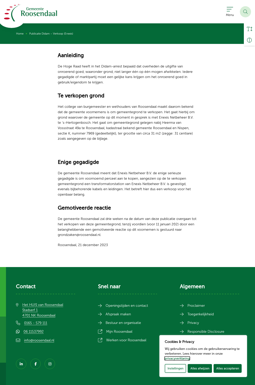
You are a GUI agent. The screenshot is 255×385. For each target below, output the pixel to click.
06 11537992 (36, 332)
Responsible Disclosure (205, 332)
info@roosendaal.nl (39, 340)
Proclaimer (196, 306)
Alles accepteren (227, 368)
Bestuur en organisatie (123, 323)
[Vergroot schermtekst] (249, 29)
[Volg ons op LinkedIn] (21, 364)
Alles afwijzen (199, 368)
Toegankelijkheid (200, 314)
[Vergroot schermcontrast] (249, 40)
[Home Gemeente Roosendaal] (30, 12)
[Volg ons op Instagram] (50, 364)
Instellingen (175, 368)
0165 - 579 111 (35, 323)
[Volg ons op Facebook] (35, 364)
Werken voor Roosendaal (129, 340)
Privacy (193, 323)
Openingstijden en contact (127, 306)
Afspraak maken (118, 314)
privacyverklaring (177, 358)
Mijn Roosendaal (122, 332)
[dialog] (203, 356)
